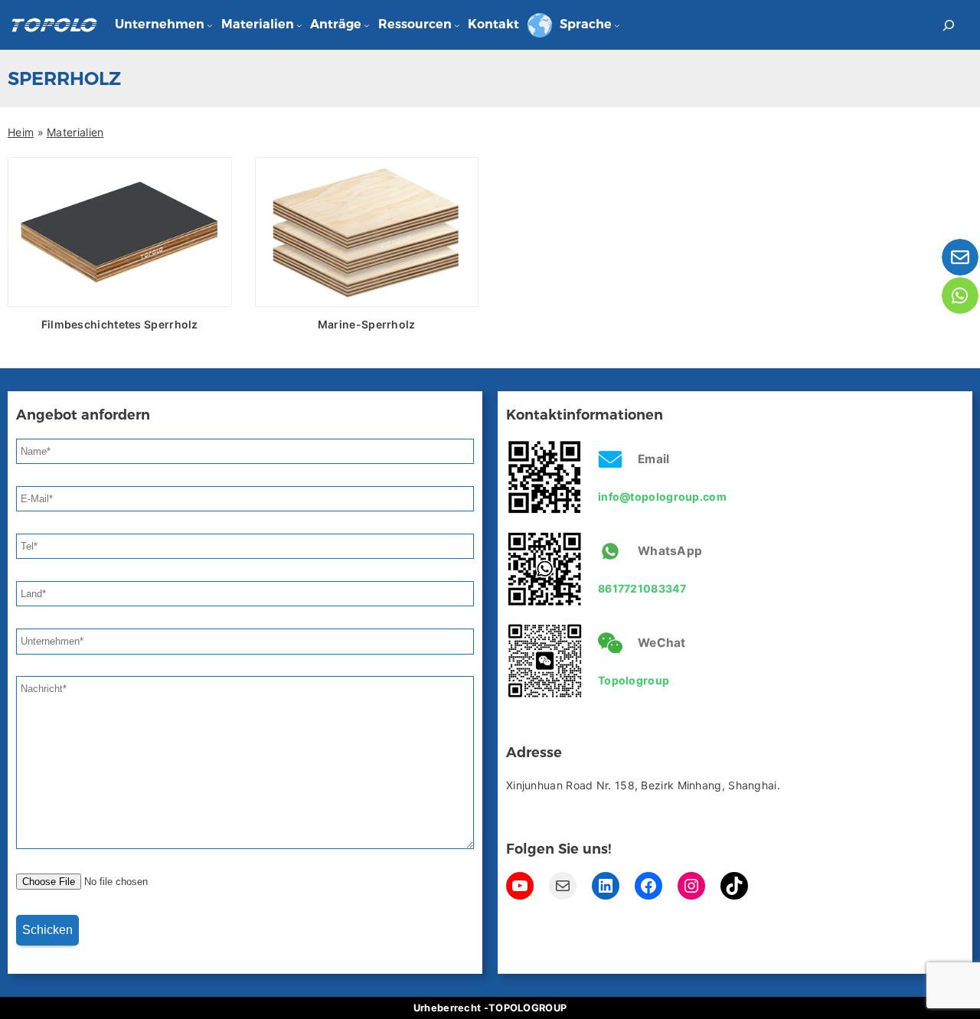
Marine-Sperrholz (367, 324)
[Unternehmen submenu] (210, 25)
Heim (21, 132)
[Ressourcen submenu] (457, 25)
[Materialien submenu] (299, 25)
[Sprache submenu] (617, 25)
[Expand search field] (948, 25)
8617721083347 (642, 588)
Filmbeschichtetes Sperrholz (119, 324)
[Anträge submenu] (367, 25)
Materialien (75, 132)
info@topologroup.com (662, 496)
